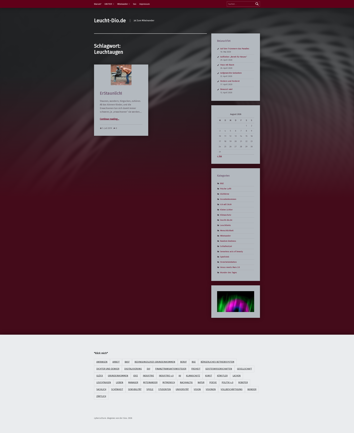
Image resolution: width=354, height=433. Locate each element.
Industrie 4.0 (166, 375)
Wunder (251, 389)
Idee (135, 375)
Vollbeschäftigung (231, 389)
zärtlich (101, 396)
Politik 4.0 (227, 382)
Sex (134, 4)
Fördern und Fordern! (230, 81)
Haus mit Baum (227, 65)
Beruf (183, 362)
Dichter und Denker (107, 369)
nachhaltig (186, 382)
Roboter (243, 382)
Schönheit (117, 389)
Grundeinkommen (228, 199)
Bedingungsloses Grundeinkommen (155, 362)
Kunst (208, 375)
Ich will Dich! (225, 204)
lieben (119, 382)
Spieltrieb (224, 257)
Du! (148, 369)
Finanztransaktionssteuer (170, 369)
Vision (197, 389)
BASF (127, 362)
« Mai (219, 156)
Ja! (180, 375)
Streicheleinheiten (228, 262)
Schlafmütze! (226, 246)
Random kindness (228, 241)
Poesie (213, 382)
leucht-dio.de (226, 220)
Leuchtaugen (103, 382)
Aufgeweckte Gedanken (231, 73)
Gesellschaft (244, 369)
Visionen (211, 389)
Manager (133, 382)
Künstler (222, 375)
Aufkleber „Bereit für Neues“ (233, 57)
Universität (182, 389)
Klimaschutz (225, 215)
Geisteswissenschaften (218, 369)
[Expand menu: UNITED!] (113, 4)
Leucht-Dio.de (110, 21)
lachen (237, 375)
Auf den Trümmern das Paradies (234, 48)
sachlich (101, 389)
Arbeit (116, 362)
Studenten (164, 389)
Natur (201, 382)
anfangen (101, 362)
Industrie (148, 375)
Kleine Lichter (226, 209)
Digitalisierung (133, 369)
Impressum (144, 4)
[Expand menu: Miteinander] (129, 4)
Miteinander (122, 4)
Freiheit (195, 369)
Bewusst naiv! (226, 89)
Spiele (149, 389)
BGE (222, 183)
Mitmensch (168, 382)
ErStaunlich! (111, 93)
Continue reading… (109, 119)
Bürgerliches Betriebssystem (217, 362)
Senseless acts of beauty (231, 251)
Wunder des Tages (228, 272)
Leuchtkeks (225, 225)
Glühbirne (224, 194)
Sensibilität (134, 389)
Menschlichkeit (227, 230)
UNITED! (108, 4)
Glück (99, 375)
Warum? (97, 4)
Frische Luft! (225, 188)
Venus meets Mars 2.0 (230, 267)
